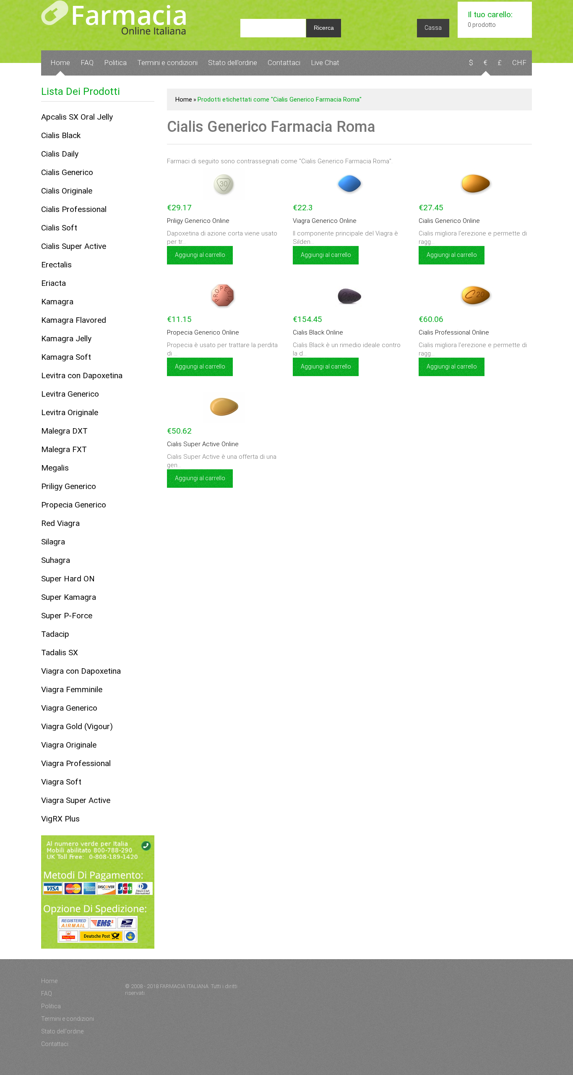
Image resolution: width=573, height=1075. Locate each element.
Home (60, 62)
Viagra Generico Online (325, 221)
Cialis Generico (67, 172)
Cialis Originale (66, 191)
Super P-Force (66, 615)
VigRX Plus (60, 819)
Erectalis (56, 264)
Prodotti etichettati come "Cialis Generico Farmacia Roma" (280, 99)
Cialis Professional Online (454, 332)
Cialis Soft (59, 228)
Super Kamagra (68, 597)
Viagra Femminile (71, 689)
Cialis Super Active (73, 246)
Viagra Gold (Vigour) (77, 726)
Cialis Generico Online (449, 221)
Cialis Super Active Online (203, 444)
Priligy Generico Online (198, 221)
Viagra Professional (76, 763)
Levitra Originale (69, 412)
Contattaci (284, 62)
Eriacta (53, 283)
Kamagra (57, 301)
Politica (115, 62)
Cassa (433, 27)
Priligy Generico (68, 486)
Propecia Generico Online (203, 332)
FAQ (87, 62)
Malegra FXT (64, 449)
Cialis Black (61, 135)
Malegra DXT (64, 431)
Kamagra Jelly (66, 338)
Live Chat (325, 62)
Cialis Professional (74, 209)
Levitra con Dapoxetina (81, 375)
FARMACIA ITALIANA (184, 986)
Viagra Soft (61, 782)
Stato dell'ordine (232, 62)
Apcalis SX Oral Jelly (77, 117)
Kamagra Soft (66, 357)
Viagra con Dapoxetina (81, 671)
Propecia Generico (73, 505)
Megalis (55, 468)
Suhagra (55, 560)
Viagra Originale (68, 745)
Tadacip (55, 634)
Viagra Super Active (75, 800)
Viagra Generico (69, 708)
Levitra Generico (70, 394)
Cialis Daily (59, 154)
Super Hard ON (68, 578)
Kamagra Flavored (73, 320)
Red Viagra (60, 523)
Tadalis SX (59, 652)
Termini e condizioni (167, 62)
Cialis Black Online (318, 332)
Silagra (53, 542)
